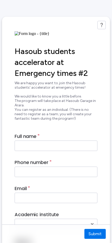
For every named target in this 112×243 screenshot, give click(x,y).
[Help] (101, 25)
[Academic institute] (92, 224)
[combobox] (50, 224)
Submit (95, 233)
